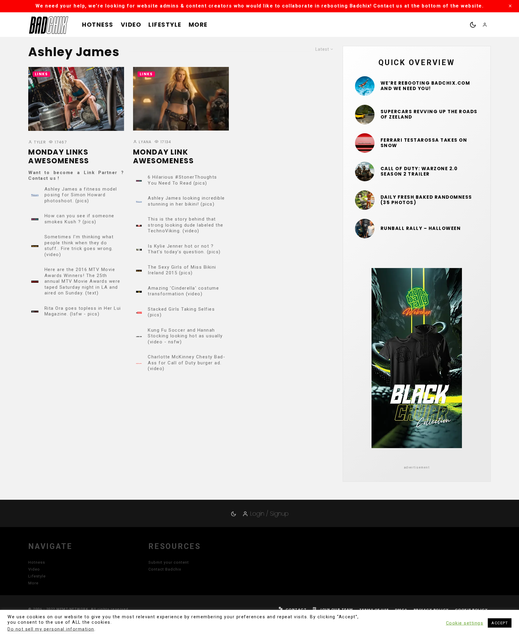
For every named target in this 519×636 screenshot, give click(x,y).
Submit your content (168, 562)
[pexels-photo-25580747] (365, 143)
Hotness (98, 24)
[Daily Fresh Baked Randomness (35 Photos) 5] (365, 200)
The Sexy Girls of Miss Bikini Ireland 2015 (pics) (182, 270)
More (198, 24)
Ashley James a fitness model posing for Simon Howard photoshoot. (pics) (80, 194)
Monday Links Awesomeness (58, 156)
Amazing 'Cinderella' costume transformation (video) (183, 291)
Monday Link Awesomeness (163, 156)
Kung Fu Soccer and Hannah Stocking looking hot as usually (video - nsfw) (185, 336)
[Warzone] (365, 171)
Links (41, 74)
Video (131, 24)
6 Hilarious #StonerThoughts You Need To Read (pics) (182, 180)
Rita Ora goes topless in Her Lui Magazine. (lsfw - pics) (82, 311)
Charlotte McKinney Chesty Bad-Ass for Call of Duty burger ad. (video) (186, 362)
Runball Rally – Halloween (421, 228)
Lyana (145, 141)
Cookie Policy (471, 609)
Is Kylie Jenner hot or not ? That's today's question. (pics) (184, 249)
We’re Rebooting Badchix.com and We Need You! (425, 85)
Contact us (42, 178)
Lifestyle (164, 24)
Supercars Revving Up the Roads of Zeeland (429, 114)
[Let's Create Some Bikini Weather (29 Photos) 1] (365, 86)
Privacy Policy (431, 609)
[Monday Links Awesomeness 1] (76, 99)
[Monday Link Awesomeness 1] (181, 99)
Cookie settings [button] (465, 623)
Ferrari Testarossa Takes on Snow (424, 142)
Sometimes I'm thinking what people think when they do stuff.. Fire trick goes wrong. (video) (79, 245)
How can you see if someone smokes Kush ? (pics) (79, 219)
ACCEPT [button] (499, 623)
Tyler (39, 142)
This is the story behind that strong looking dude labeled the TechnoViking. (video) (185, 225)
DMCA (401, 609)
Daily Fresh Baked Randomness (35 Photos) (426, 199)
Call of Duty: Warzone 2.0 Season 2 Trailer (419, 171)
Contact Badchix (164, 569)
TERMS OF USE (374, 609)
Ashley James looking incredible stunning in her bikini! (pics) (186, 201)
